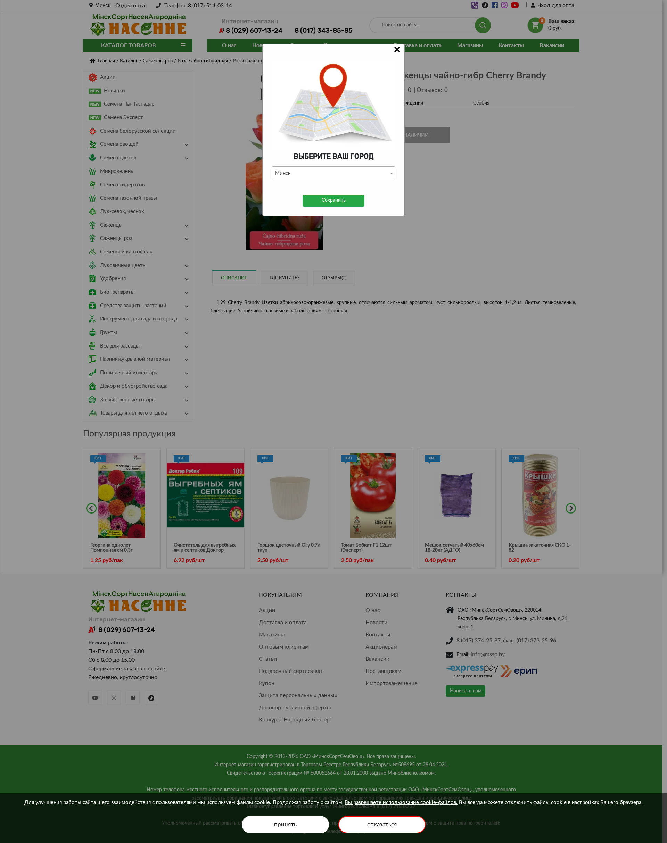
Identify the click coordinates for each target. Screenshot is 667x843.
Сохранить (334, 200)
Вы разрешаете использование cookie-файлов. (401, 802)
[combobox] (333, 173)
